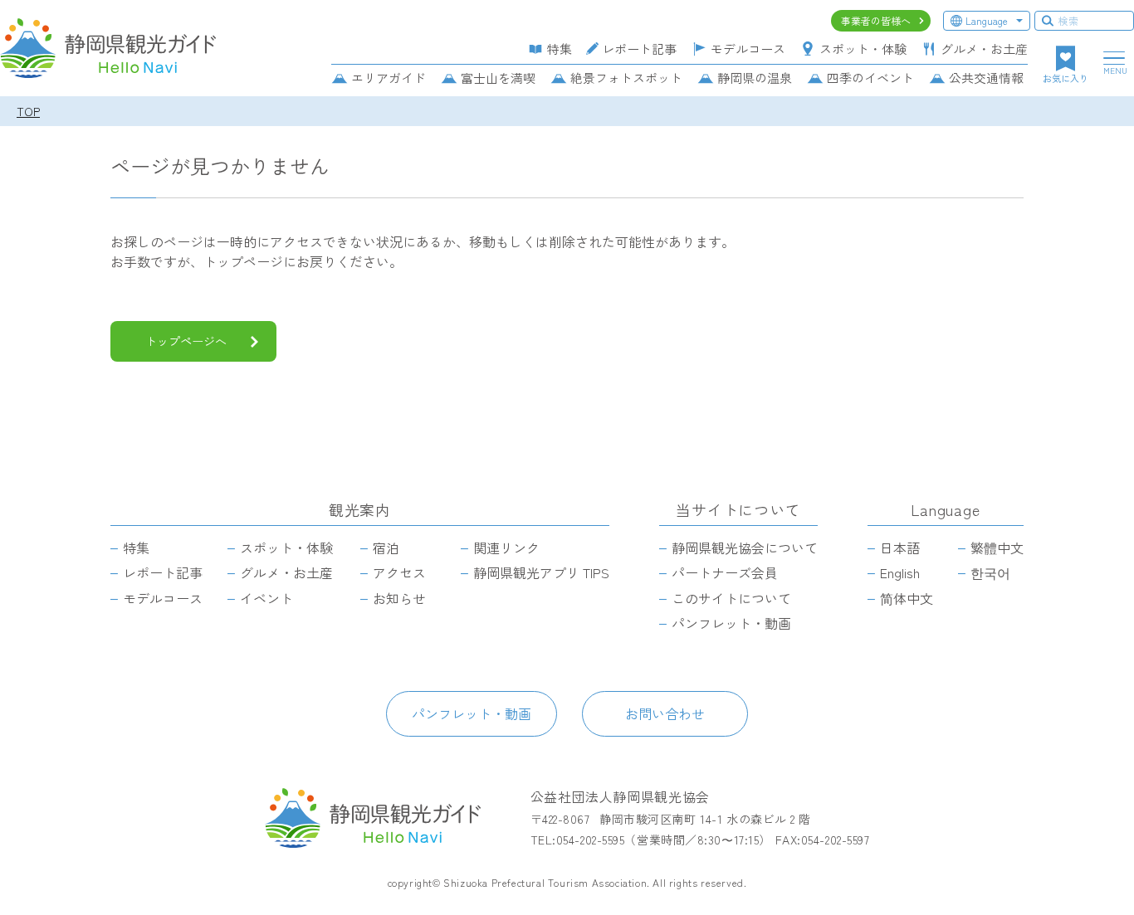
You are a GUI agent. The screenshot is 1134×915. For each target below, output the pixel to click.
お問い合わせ (665, 713)
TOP (28, 111)
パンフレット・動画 (471, 713)
